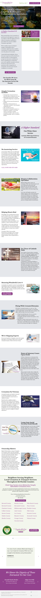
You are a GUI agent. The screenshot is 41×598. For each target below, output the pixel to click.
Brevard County (6, 503)
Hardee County (6, 518)
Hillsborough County (20, 508)
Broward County (6, 506)
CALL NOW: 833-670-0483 (9, 167)
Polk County (30, 511)
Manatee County (19, 516)
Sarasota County (31, 513)
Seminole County (32, 516)
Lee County (17, 513)
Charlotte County (7, 508)
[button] (2, 556)
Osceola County (18, 521)
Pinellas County (31, 508)
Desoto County (6, 513)
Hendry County (18, 503)
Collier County (6, 511)
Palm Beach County (32, 503)
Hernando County (19, 506)
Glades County (6, 516)
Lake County (18, 511)
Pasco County (31, 506)
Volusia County (31, 518)
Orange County (18, 518)
